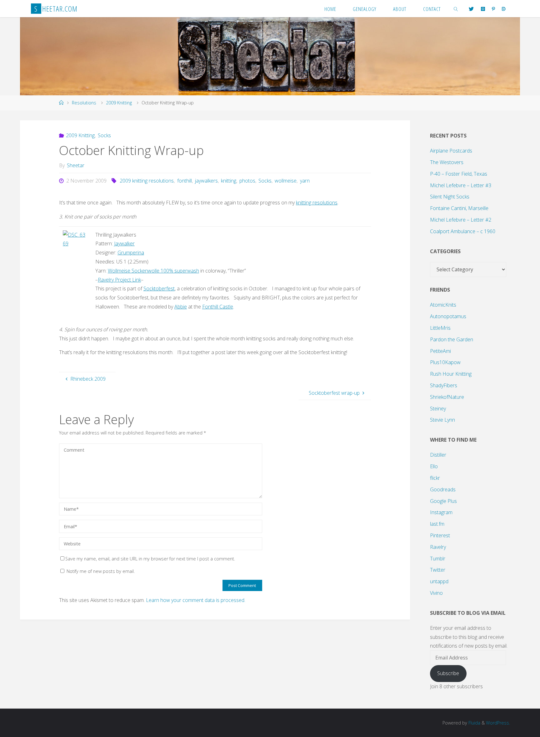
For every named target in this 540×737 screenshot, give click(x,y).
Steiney (438, 408)
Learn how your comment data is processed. (195, 600)
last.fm (437, 523)
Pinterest (440, 535)
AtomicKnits (443, 304)
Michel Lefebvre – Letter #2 (460, 219)
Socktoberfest (159, 288)
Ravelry (438, 547)
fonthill (184, 180)
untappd (439, 581)
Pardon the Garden (451, 339)
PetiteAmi (440, 351)
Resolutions (84, 103)
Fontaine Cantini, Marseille (459, 208)
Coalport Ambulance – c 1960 (462, 231)
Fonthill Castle (217, 306)
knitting (228, 180)
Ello (434, 466)
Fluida (473, 723)
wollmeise (286, 180)
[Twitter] (471, 9)
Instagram (441, 512)
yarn (304, 180)
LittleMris (440, 327)
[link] (456, 8)
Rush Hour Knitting (451, 373)
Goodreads (443, 489)
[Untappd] (503, 9)
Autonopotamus (448, 316)
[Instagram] (482, 9)
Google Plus (443, 501)
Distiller (438, 454)
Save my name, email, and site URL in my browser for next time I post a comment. (150, 559)
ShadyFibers (443, 385)
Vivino (436, 592)
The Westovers (446, 162)
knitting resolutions (317, 202)
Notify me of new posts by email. (101, 571)
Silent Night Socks (449, 196)
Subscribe (448, 673)
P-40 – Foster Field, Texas (458, 173)
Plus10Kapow (445, 362)
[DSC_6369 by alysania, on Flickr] (75, 238)
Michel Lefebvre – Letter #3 (460, 185)
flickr (435, 477)
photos (247, 180)
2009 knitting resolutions (147, 180)
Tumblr (437, 558)
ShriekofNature (447, 397)
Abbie (180, 306)
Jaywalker (124, 243)
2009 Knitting (119, 103)
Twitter (437, 569)
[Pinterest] (493, 9)
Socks (104, 135)
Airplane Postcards (451, 150)
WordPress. (498, 723)
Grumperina (131, 252)
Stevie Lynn (442, 419)
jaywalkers (206, 180)
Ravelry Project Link (119, 279)
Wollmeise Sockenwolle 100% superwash (153, 270)
